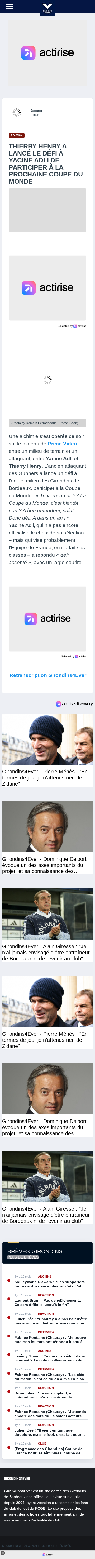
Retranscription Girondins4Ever (48, 675)
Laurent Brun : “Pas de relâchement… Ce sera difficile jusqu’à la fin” (49, 1302)
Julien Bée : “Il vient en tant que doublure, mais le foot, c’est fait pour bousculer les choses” (48, 1432)
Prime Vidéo (62, 443)
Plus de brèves (23, 1257)
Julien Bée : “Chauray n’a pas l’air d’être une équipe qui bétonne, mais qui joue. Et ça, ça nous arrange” (51, 1321)
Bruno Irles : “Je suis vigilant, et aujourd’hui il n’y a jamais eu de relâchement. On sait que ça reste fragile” (45, 1395)
